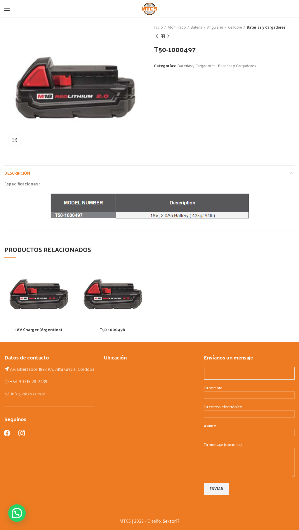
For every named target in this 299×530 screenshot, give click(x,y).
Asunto (210, 426)
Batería (196, 27)
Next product (168, 36)
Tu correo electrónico (223, 407)
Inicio (158, 27)
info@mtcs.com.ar (28, 394)
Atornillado (177, 27)
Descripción (17, 173)
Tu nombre (213, 388)
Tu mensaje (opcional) (223, 445)
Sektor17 (171, 521)
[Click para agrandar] (14, 140)
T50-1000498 (112, 329)
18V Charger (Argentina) (38, 329)
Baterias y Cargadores (266, 27)
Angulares (215, 27)
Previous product (157, 36)
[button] (17, 513)
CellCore (235, 27)
